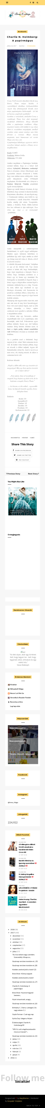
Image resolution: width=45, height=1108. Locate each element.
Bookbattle (22, 31)
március (15, 1048)
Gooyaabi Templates (14, 1101)
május (15, 1042)
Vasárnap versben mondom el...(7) (24, 982)
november (16, 939)
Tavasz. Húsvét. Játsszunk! (22, 754)
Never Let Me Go (17, 693)
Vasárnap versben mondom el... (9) (25, 961)
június (15, 1039)
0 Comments (31, 46)
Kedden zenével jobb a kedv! (23, 978)
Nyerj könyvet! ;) (17, 728)
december (16, 936)
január (15, 1055)
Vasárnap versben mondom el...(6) (24, 1003)
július (14, 951)
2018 (12, 929)
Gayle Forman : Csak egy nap (23, 1014)
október (16, 942)
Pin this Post (24, 460)
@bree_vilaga (13, 802)
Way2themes (24, 1098)
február (15, 1051)
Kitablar (13, 684)
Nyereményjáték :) (18, 741)
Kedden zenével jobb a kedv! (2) (24, 969)
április (15, 1045)
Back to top (33, 1106)
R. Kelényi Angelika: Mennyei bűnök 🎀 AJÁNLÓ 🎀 (26, 876)
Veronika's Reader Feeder (20, 697)
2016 (12, 1058)
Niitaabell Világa (16, 689)
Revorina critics (16, 702)
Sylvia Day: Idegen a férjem (22, 1018)
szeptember (17, 945)
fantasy (25, 437)
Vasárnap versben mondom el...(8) (24, 965)
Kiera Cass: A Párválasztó (16, 512)
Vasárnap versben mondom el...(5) (24, 1036)
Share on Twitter (24, 455)
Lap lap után (15, 706)
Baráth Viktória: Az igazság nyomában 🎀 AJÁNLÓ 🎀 (28, 863)
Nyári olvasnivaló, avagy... (21, 999)
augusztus (16, 948)
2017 (12, 933)
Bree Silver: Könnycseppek (22, 974)
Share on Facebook (23, 450)
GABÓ (32, 437)
